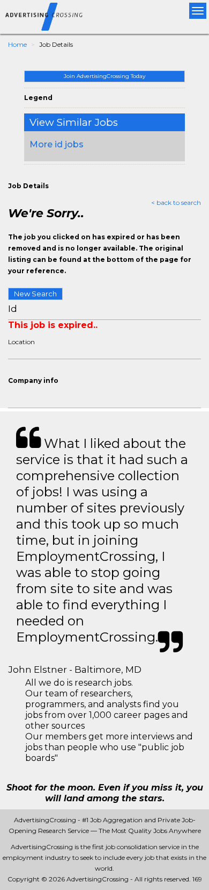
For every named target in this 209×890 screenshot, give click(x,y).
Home (17, 44)
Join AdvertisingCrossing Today (104, 76)
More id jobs (56, 144)
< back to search (176, 202)
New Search (35, 293)
